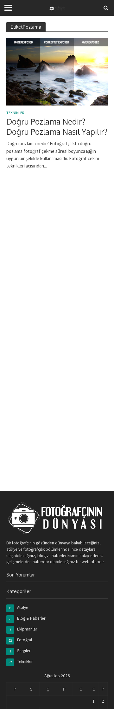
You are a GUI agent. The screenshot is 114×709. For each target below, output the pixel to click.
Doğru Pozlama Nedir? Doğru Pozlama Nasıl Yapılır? (56, 126)
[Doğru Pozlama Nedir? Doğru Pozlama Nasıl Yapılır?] (57, 71)
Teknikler (15, 113)
